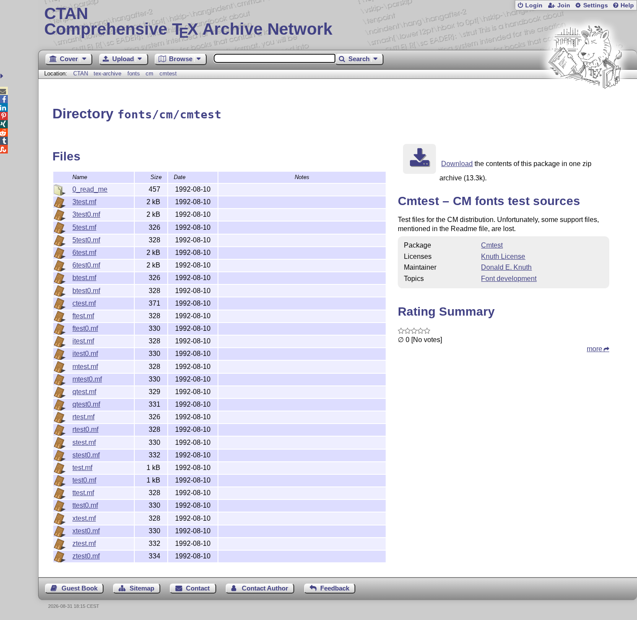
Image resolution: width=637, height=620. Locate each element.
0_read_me (89, 189)
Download (457, 163)
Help (627, 5)
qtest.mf (84, 391)
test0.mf (84, 480)
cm (149, 73)
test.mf (82, 467)
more (594, 348)
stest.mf (84, 442)
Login (534, 5)
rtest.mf (83, 417)
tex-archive (107, 73)
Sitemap (142, 588)
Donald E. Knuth (506, 267)
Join (563, 5)
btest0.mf (86, 290)
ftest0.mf (85, 328)
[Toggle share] (2, 76)
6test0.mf (86, 265)
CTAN (80, 73)
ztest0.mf (86, 556)
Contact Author (265, 588)
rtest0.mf (85, 429)
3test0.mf (86, 214)
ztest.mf (84, 543)
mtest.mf (85, 366)
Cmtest (492, 245)
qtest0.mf (86, 404)
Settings (595, 5)
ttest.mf (83, 492)
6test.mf (84, 252)
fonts (133, 73)
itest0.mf (85, 353)
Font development (508, 278)
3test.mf (84, 202)
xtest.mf (84, 518)
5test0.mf (86, 240)
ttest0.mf (85, 505)
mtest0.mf (87, 379)
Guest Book (80, 588)
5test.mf (84, 227)
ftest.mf (83, 316)
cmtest (168, 73)
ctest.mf (84, 303)
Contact (198, 588)
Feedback (334, 588)
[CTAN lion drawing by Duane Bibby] (585, 105)
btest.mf (84, 277)
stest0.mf (86, 455)
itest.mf (83, 341)
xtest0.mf (86, 531)
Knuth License (503, 256)
